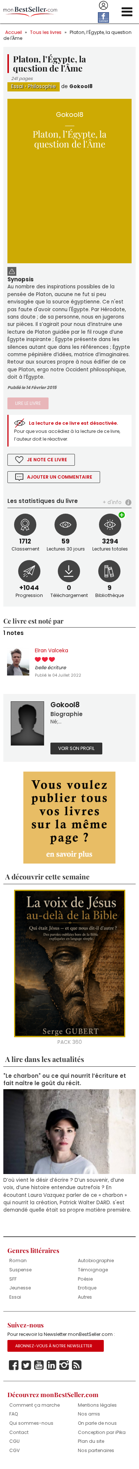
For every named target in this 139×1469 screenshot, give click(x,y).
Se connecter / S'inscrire (103, 5)
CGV (14, 1450)
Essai (17, 86)
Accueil (13, 32)
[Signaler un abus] (11, 270)
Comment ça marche (34, 1405)
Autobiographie (96, 1260)
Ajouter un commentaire (59, 477)
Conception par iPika (102, 1432)
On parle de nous (97, 1423)
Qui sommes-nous (31, 1423)
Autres (85, 1297)
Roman (18, 1260)
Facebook (13, 1365)
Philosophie (42, 86)
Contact (19, 1432)
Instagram (64, 1365)
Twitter (26, 1365)
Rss (76, 1365)
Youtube (38, 1365)
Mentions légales (97, 1405)
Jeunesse (20, 1288)
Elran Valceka (51, 650)
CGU (14, 1441)
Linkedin (51, 1365)
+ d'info (112, 502)
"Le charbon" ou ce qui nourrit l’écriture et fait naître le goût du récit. (64, 1079)
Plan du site (91, 1441)
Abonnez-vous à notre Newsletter (53, 1346)
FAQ (13, 1414)
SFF (13, 1279)
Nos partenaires (96, 1450)
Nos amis (89, 1414)
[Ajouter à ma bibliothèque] (122, 515)
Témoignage (93, 1270)
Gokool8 (81, 86)
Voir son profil (76, 748)
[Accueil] (30, 12)
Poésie (85, 1279)
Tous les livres (46, 32)
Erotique (87, 1288)
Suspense (20, 1270)
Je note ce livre (47, 459)
